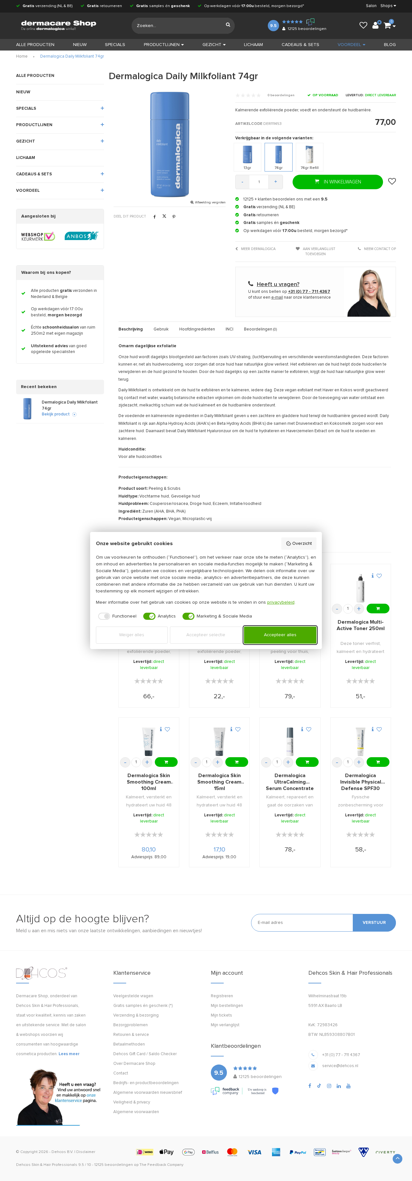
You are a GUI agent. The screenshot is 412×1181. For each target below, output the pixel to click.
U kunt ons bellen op (289, 292)
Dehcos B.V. (62, 1152)
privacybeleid (281, 602)
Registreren (222, 996)
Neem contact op (379, 249)
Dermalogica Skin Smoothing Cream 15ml (219, 782)
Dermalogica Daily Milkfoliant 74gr (72, 56)
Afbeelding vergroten (210, 202)
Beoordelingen (260, 329)
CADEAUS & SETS (300, 44)
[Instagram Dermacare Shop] (329, 1086)
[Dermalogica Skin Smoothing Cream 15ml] (219, 742)
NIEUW (80, 44)
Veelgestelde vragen (133, 996)
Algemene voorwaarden (136, 1112)
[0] (387, 25)
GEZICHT (211, 44)
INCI (229, 329)
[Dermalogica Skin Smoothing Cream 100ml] (149, 742)
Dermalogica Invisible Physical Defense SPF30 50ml (360, 782)
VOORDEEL (349, 44)
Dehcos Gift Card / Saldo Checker (145, 1054)
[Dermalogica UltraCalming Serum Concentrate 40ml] (290, 742)
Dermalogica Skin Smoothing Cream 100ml (149, 782)
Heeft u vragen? (278, 284)
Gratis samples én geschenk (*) (143, 1006)
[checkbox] (116, 616)
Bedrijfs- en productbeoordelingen (146, 1083)
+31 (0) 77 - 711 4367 (341, 1055)
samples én (163, 6)
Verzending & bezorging (136, 1015)
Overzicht (302, 543)
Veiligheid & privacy (131, 1102)
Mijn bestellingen (227, 1006)
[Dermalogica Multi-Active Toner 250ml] (360, 588)
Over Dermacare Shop (134, 1064)
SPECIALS (115, 44)
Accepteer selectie (205, 635)
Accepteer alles (280, 635)
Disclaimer (85, 1152)
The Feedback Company (161, 1165)
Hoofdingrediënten (197, 329)
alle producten (35, 44)
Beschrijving (130, 329)
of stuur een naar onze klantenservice (289, 297)
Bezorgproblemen (130, 1025)
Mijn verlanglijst (225, 1025)
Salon (371, 6)
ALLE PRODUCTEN (35, 76)
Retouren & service (131, 1035)
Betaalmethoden (129, 1044)
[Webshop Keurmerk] (38, 236)
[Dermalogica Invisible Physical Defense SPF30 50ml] (360, 742)
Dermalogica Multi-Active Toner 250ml (361, 625)
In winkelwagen (342, 182)
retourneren (104, 6)
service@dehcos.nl (340, 1066)
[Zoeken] (228, 25)
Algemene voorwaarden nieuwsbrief (147, 1093)
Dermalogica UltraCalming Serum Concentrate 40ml (290, 782)
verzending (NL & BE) (48, 6)
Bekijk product (56, 414)
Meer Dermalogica (258, 249)
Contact (120, 1073)
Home (22, 56)
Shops (386, 6)
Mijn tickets (221, 1015)
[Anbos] (81, 236)
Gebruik (161, 329)
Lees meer (69, 1054)
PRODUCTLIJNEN (162, 44)
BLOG (390, 44)
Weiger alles (131, 635)
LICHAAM (253, 44)
